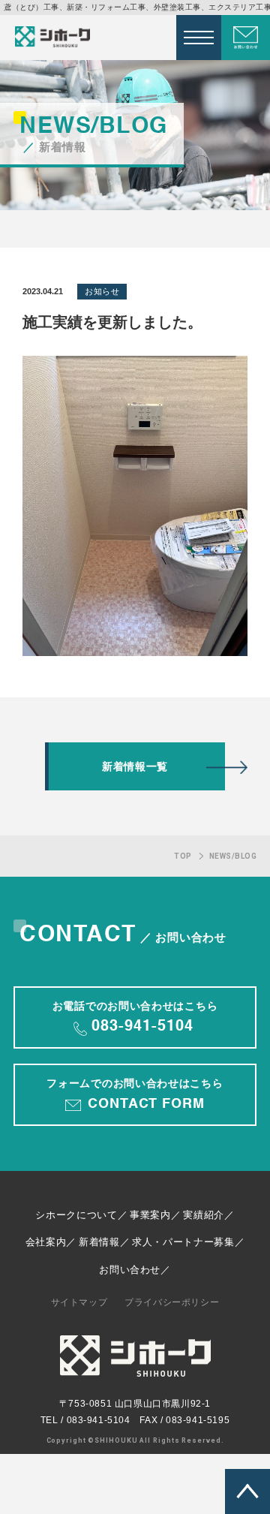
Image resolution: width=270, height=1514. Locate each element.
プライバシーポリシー (171, 1302)
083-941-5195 (198, 1420)
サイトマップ (79, 1302)
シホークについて (76, 1215)
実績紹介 (203, 1215)
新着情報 (99, 1242)
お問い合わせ (129, 1269)
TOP (183, 856)
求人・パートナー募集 (183, 1242)
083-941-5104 (98, 1420)
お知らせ (102, 291)
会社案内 (46, 1242)
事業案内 (150, 1215)
